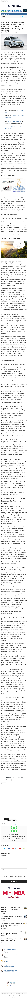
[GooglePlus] (24, 17)
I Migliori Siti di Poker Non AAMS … (10, 959)
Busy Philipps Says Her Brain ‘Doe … (10, 970)
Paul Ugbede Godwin (12, 32)
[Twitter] (22, 17)
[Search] (26, 1)
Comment (3, 855)
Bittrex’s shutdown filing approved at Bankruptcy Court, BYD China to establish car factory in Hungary (12, 26)
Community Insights (8, 19)
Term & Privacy (14, 997)
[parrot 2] (14, 258)
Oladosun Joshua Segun (9, 956)
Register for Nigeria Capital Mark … (10, 949)
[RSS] (26, 17)
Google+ (13, 849)
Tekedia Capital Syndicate (14, 121)
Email (24, 849)
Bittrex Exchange (13, 818)
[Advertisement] (14, 803)
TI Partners (7, 961)
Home (2, 19)
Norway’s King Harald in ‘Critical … (10, 965)
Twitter (6, 849)
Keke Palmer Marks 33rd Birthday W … (11, 954)
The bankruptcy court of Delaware (11, 820)
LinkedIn (17, 849)
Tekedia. (11, 995)
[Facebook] (20, 17)
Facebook (10, 849)
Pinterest (21, 849)
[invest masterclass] (14, 193)
